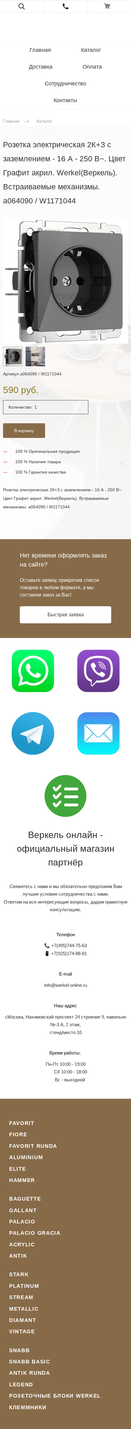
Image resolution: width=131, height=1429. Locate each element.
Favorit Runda (33, 1146)
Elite (17, 1169)
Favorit (21, 1123)
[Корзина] (109, 6)
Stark (19, 1274)
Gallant (23, 1210)
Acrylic (22, 1245)
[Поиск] (22, 6)
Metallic (24, 1309)
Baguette (25, 1199)
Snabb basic (29, 1362)
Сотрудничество (65, 84)
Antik (18, 1256)
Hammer (22, 1180)
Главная (40, 50)
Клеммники (27, 1407)
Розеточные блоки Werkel (55, 1396)
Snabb (19, 1350)
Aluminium (26, 1157)
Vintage (22, 1331)
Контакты (65, 100)
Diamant (22, 1320)
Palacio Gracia (35, 1233)
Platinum (24, 1286)
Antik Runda (29, 1373)
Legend (21, 1385)
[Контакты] (65, 6)
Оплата (92, 67)
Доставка (40, 67)
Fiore (18, 1134)
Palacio (22, 1222)
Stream (21, 1297)
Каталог (91, 50)
